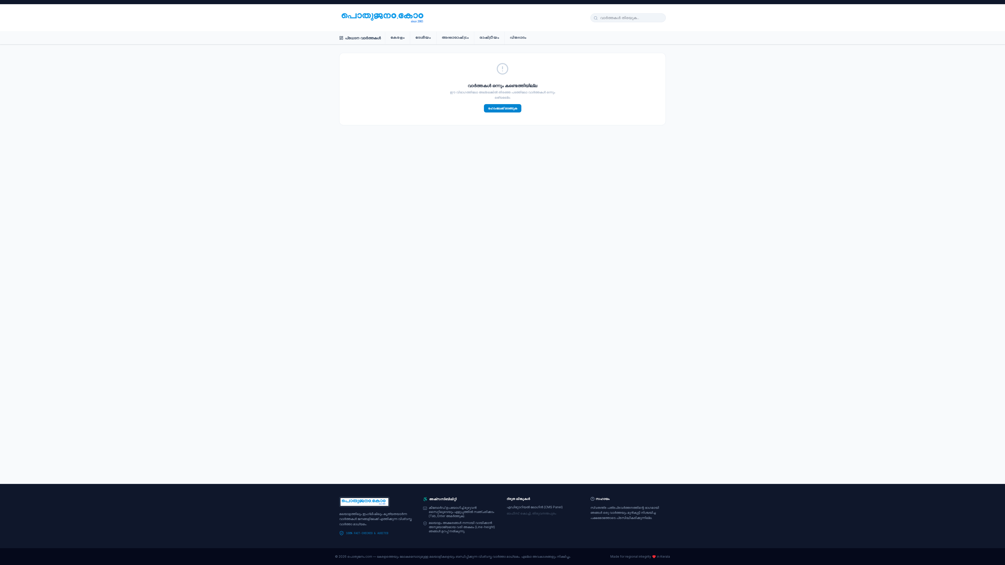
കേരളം (397, 38)
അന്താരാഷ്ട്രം (455, 38)
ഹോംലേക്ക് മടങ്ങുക (502, 108)
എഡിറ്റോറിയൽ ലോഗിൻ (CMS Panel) (535, 507)
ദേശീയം (423, 38)
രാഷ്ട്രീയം (489, 38)
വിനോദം (518, 38)
